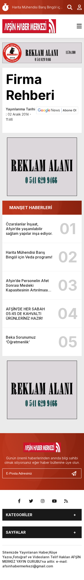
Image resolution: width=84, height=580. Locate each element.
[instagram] (42, 501)
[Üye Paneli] (77, 7)
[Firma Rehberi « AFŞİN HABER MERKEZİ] (29, 25)
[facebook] (19, 501)
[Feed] (66, 501)
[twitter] (31, 501)
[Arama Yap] (67, 7)
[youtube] (54, 501)
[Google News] (57, 110)
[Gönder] (75, 473)
